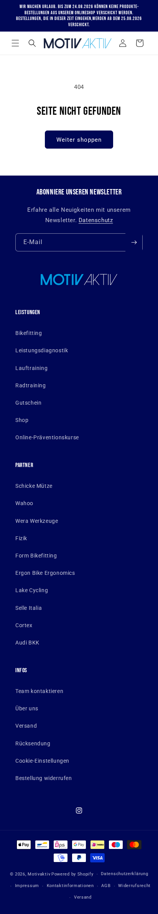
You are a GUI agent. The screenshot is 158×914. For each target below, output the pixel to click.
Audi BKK (27, 642)
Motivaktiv (39, 874)
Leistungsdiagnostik (41, 350)
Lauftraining (31, 368)
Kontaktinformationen (70, 885)
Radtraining (30, 385)
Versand (26, 726)
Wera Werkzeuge (36, 521)
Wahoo (24, 503)
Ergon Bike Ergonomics (45, 573)
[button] (15, 43)
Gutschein (28, 403)
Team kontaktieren (39, 691)
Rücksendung (33, 743)
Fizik (21, 538)
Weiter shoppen (79, 139)
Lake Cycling (31, 590)
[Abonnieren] (133, 242)
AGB (105, 885)
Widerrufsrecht (134, 885)
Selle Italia (28, 608)
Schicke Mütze (34, 486)
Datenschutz (96, 220)
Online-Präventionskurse (47, 437)
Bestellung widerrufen (43, 778)
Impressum (27, 885)
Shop (21, 420)
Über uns (26, 708)
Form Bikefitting (36, 555)
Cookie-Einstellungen (42, 761)
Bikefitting (28, 333)
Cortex (24, 625)
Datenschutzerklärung (124, 873)
